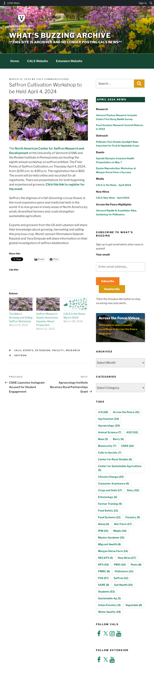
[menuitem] (151, 3)
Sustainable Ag (109, 598)
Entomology (107, 497)
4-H (103, 412)
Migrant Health (109, 544)
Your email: (103, 254)
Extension (43, 350)
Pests (136, 564)
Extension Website (69, 61)
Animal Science (109, 432)
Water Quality (109, 611)
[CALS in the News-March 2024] (75, 304)
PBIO (120, 564)
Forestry (132, 517)
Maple (119, 530)
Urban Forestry (109, 605)
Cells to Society (109, 452)
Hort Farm (123, 524)
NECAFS (105, 557)
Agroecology (109, 425)
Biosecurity (107, 445)
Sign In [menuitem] (143, 3)
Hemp (103, 524)
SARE (103, 584)
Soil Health (123, 584)
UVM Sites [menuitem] (13, 3)
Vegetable (133, 605)
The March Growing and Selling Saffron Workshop (20, 317)
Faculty (58, 350)
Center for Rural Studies (115, 459)
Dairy (133, 490)
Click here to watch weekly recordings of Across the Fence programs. (118, 329)
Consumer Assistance (113, 483)
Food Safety (108, 510)
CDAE (127, 445)
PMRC (104, 571)
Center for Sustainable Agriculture (119, 468)
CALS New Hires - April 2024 (112, 197)
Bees (103, 439)
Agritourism (108, 418)
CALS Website (37, 61)
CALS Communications (52, 79)
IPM (103, 530)
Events (28, 350)
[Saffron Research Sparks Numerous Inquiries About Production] (48, 304)
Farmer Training (110, 503)
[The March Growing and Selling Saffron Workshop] (20, 304)
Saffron (20, 355)
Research (73, 350)
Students (106, 591)
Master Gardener (111, 537)
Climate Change (111, 476)
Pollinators (124, 571)
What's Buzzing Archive (60, 35)
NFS (103, 564)
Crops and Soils (110, 490)
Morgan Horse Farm (113, 551)
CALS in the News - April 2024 (113, 185)
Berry (118, 439)
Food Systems (109, 517)
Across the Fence (126, 412)
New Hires (127, 557)
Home (14, 61)
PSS (103, 578)
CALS (17, 350)
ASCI (132, 432)
